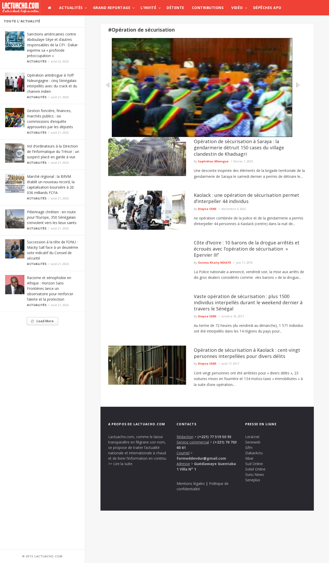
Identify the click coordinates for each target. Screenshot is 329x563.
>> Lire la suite (120, 463)
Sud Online (254, 463)
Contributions (208, 7)
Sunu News (254, 474)
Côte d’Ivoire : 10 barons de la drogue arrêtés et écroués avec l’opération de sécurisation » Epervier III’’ (246, 248)
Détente (175, 7)
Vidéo (237, 7)
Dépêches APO (267, 7)
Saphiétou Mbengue (213, 161)
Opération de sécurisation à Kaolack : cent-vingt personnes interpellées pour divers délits (247, 353)
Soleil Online (255, 469)
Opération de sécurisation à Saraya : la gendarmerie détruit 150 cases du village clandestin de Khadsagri (239, 147)
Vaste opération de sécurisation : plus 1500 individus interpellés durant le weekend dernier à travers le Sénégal (248, 302)
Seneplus (252, 479)
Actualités (71, 7)
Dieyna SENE (207, 209)
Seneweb (252, 442)
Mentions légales (191, 483)
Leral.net (252, 436)
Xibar (249, 458)
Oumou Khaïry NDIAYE (214, 262)
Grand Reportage (112, 7)
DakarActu (254, 452)
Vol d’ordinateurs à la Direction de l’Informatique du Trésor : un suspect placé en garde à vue (53, 151)
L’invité (148, 7)
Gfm (248, 447)
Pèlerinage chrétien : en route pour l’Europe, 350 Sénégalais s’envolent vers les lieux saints (52, 217)
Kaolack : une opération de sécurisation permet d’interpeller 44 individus (246, 198)
